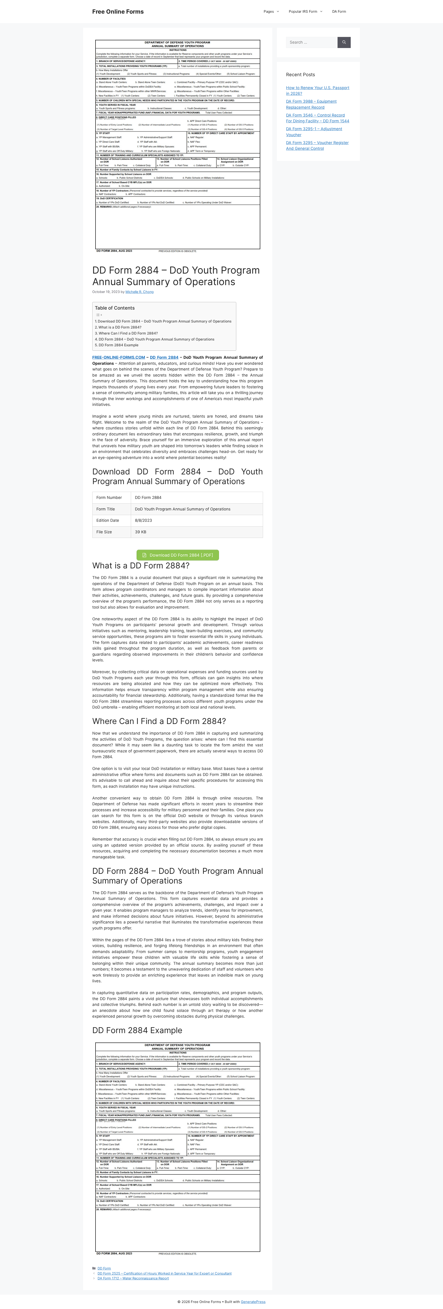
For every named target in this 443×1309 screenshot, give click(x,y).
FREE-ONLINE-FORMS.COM (118, 357)
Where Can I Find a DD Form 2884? (128, 333)
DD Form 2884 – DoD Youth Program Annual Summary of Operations (156, 339)
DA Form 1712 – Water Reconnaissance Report (133, 1278)
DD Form (104, 1268)
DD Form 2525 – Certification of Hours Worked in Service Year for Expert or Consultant (165, 1273)
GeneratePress (253, 1302)
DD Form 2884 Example (118, 345)
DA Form (339, 11)
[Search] (344, 42)
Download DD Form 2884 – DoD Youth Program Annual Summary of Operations (164, 321)
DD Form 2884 (164, 357)
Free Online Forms (118, 11)
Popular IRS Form (303, 11)
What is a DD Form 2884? (120, 327)
